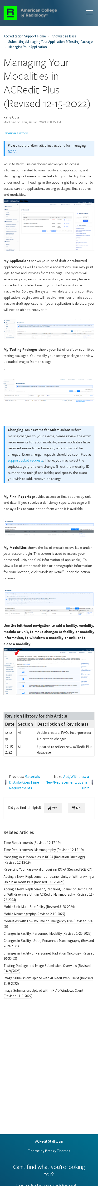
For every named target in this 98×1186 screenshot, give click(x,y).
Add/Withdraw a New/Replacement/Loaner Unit (67, 782)
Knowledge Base (64, 36)
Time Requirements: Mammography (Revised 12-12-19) (44, 849)
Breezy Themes (57, 1150)
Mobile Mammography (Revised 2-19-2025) (34, 914)
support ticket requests (25, 460)
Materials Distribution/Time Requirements (24, 782)
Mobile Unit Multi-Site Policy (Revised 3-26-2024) (39, 906)
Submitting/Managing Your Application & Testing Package (50, 41)
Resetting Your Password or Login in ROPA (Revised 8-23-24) (48, 869)
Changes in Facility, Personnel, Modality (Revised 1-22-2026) (47, 933)
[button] (89, 11)
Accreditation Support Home (25, 36)
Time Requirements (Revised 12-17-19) (32, 842)
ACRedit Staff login (49, 1142)
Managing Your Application (27, 47)
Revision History (16, 132)
